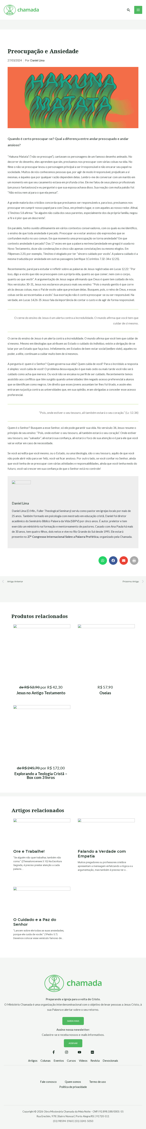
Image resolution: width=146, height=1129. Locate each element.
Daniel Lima (37, 60)
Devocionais (110, 1060)
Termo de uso (97, 1081)
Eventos (59, 1060)
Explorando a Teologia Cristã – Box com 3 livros (40, 775)
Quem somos (73, 1081)
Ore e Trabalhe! (28, 851)
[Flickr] (92, 1052)
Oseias (105, 692)
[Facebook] (53, 1052)
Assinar (73, 1043)
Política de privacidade (73, 1086)
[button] (102, 560)
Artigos (32, 1060)
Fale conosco (48, 1081)
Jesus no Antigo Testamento (40, 692)
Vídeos (83, 1060)
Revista (95, 1060)
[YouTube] (79, 1052)
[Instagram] (66, 1052)
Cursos (71, 1060)
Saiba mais (73, 1020)
